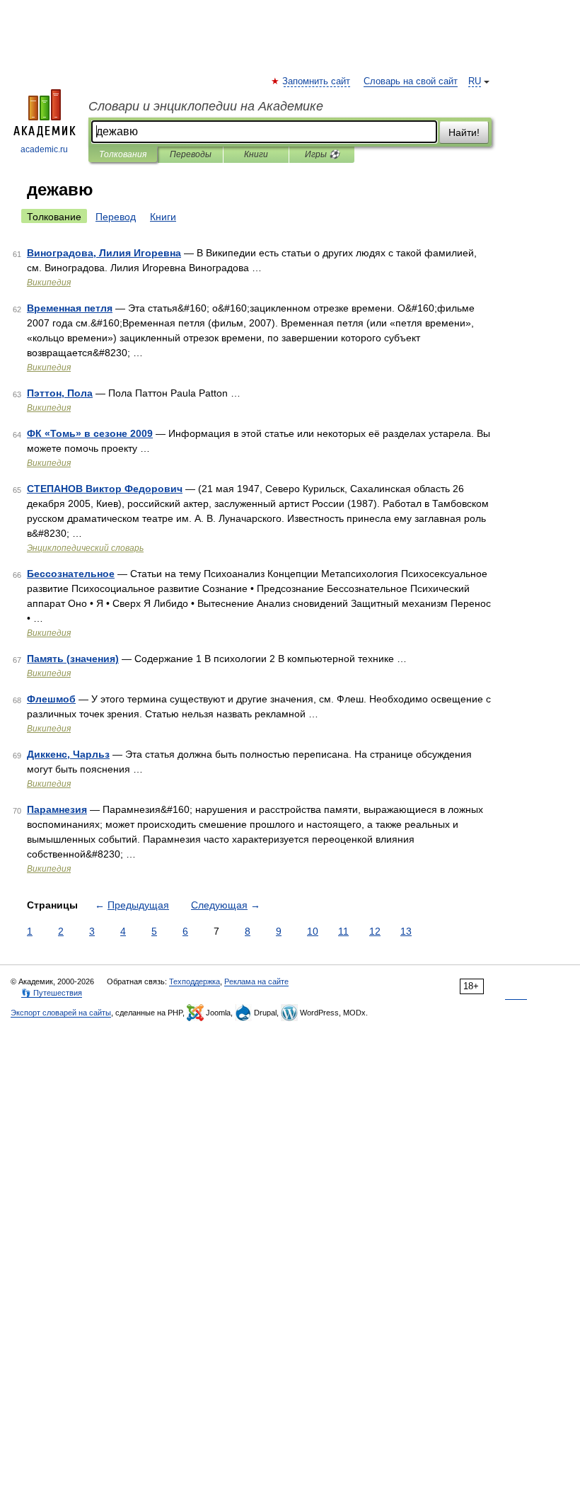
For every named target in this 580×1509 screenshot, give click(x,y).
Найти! (464, 132)
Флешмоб (51, 699)
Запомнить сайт (317, 81)
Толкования (122, 154)
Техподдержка (194, 981)
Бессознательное (71, 573)
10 (312, 931)
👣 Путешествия (51, 993)
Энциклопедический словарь (85, 548)
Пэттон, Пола (60, 393)
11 (343, 931)
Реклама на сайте (256, 981)
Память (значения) (73, 658)
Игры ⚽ (322, 154)
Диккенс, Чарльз (68, 754)
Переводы (190, 154)
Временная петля (69, 308)
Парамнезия (57, 809)
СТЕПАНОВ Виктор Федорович (104, 488)
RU (474, 81)
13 (406, 931)
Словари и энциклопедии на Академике (205, 106)
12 (375, 931)
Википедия (49, 282)
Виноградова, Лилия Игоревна (104, 252)
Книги (256, 154)
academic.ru (44, 149)
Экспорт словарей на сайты (61, 1012)
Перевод (115, 216)
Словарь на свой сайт (411, 81)
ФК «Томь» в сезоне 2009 (90, 433)
